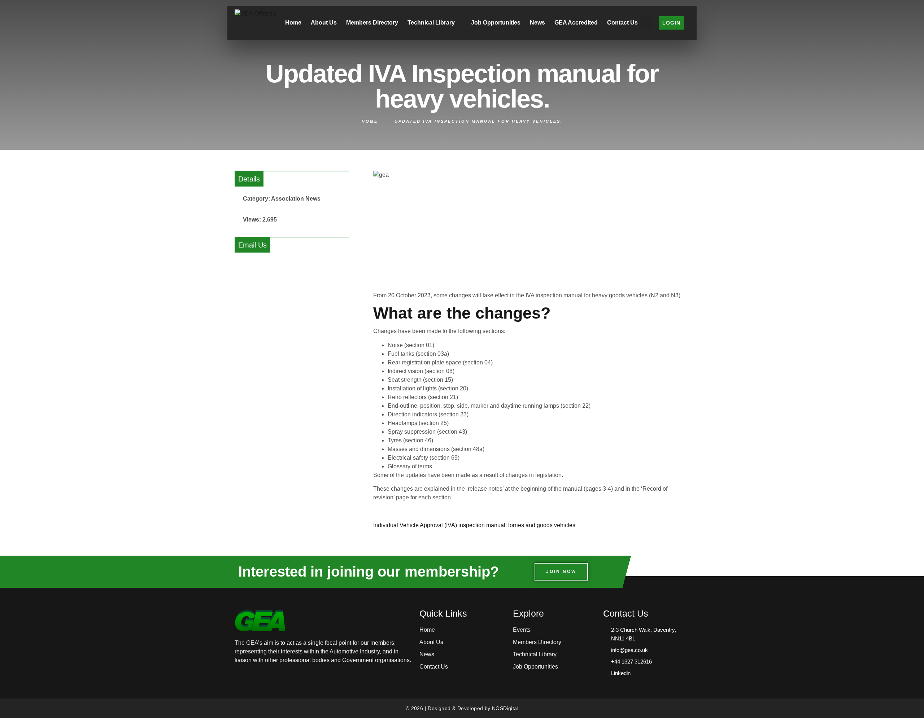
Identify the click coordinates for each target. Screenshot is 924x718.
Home (293, 22)
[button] (647, 23)
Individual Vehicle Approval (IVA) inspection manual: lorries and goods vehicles (474, 525)
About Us (324, 22)
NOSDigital (505, 708)
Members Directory (372, 22)
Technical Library (431, 22)
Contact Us (622, 22)
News (537, 22)
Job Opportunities (495, 22)
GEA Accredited (576, 22)
